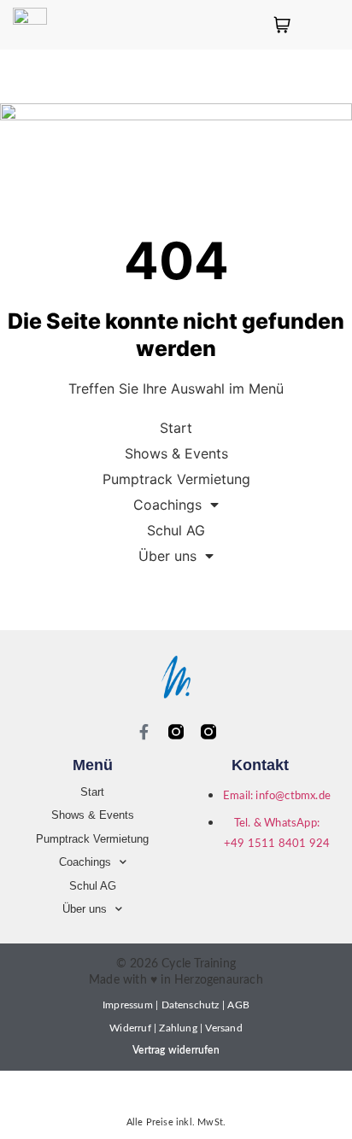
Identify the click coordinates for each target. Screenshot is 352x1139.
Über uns (167, 555)
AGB (238, 1005)
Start (176, 427)
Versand (223, 1028)
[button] (335, 24)
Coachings (167, 504)
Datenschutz (190, 1005)
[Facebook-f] (143, 731)
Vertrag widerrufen (176, 1050)
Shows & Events (176, 453)
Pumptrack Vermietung (176, 479)
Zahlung (178, 1028)
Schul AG (176, 530)
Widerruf (130, 1028)
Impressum (128, 1005)
